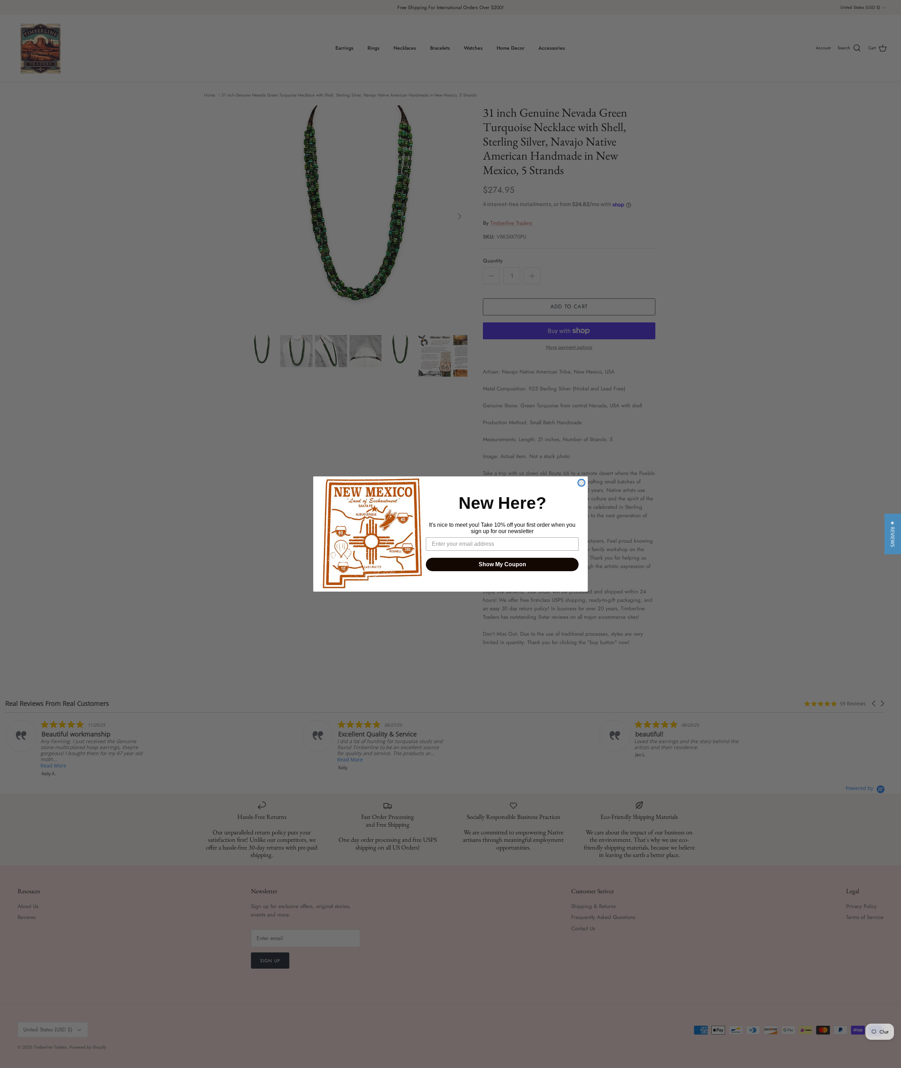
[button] (892, 534)
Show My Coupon (502, 564)
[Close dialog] (581, 482)
